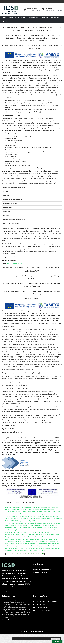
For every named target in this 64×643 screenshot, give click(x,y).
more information (46, 638)
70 (12, 554)
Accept (55, 639)
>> (45, 554)
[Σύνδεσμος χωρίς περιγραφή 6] (3, 591)
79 (36, 554)
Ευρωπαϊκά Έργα (55, 17)
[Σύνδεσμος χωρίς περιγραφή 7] (6, 591)
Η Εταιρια (10, 17)
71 (15, 554)
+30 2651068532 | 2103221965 (54, 10)
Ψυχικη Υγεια (45, 17)
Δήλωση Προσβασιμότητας (42, 569)
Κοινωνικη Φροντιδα (34, 17)
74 (23, 554)
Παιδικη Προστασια (20, 17)
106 (43, 554)
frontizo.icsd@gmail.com (15, 263)
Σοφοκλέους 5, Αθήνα (33, 10)
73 (20, 554)
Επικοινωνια (6, 21)
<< (7, 554)
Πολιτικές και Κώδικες (40, 572)
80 (39, 554)
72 (17, 554)
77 (31, 554)
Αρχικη (4, 17)
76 (28, 554)
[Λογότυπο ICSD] (32, 58)
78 (33, 554)
